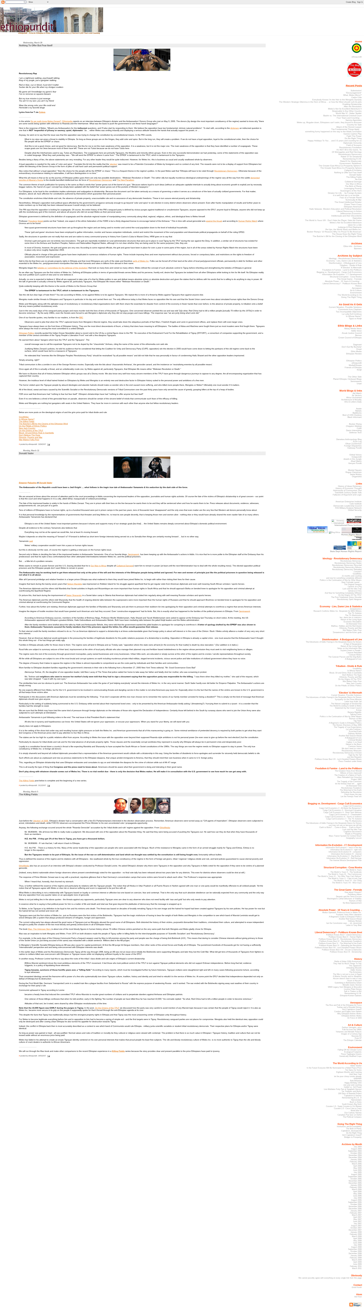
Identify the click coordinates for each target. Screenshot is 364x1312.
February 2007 (356, 1213)
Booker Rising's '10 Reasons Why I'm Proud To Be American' (334, 232)
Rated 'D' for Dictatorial (351, 156)
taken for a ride (355, 225)
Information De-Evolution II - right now (346, 850)
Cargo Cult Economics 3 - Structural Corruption (342, 810)
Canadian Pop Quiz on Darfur (350, 1115)
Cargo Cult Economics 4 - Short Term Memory (342, 812)
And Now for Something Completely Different (343, 593)
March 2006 (357, 1189)
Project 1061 (356, 779)
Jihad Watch (356, 461)
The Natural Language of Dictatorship (346, 704)
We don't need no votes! (352, 748)
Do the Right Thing (353, 138)
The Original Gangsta (353, 584)
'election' (113, 164)
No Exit (358, 179)
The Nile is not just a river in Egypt (347, 974)
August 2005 (356, 1174)
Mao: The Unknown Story (39, 929)
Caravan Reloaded (354, 653)
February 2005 (356, 1162)
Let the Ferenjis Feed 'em (351, 796)
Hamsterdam (356, 1100)
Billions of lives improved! (351, 773)
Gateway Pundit (354, 448)
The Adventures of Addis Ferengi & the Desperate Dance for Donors (334, 642)
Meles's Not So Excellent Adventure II (345, 109)
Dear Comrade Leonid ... (352, 582)
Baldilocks (357, 413)
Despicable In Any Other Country (347, 111)
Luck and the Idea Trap (352, 589)
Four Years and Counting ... (349, 118)
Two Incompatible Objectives (349, 312)
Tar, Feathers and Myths (352, 1091)
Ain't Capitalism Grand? (352, 1009)
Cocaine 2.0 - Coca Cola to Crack (348, 1108)
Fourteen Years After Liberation (349, 915)
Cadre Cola (356, 97)
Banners (358, 248)
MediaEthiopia (355, 365)
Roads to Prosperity (353, 834)
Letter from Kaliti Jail (353, 701)
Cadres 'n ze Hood (354, 742)
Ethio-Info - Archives (353, 246)
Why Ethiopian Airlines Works (349, 1014)
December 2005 (355, 1183)
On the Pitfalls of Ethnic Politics (33, 426)
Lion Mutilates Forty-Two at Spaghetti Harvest (343, 1089)
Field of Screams (354, 145)
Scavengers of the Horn (351, 191)
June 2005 (357, 1170)
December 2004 (355, 1157)
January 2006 (356, 1185)
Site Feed (358, 1297)
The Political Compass (352, 1117)
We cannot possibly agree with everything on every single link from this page (330, 1278)
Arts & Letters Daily (353, 402)
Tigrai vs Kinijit (355, 318)
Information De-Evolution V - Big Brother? (344, 856)
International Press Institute (348, 525)
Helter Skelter (356, 1066)
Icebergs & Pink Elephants (350, 227)
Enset (359, 349)
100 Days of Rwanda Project (350, 1093)
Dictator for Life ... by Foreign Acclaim (345, 193)
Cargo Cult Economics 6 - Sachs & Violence (343, 817)
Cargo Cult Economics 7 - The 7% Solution (344, 819)
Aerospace (357, 288)
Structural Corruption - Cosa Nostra (346, 277)
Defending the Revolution (351, 792)
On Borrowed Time (354, 624)
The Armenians (355, 972)
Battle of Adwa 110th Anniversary (348, 961)
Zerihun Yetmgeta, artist (352, 1027)
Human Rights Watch (247, 221)
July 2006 (358, 1198)
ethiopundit (357, 57)
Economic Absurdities (353, 622)
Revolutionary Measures (352, 751)
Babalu (358, 411)
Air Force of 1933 (354, 1018)
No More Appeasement (352, 903)
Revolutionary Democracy (225, 171)
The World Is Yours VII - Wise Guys (347, 883)
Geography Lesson (354, 838)
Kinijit (359, 370)
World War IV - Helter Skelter (349, 113)
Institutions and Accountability (349, 1126)
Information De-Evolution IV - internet (346, 854)
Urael (359, 383)
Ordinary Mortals (355, 733)
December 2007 (355, 1230)
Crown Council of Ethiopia (350, 337)
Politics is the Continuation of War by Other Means (341, 580)
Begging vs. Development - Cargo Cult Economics (339, 272)
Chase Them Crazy (353, 204)
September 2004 (355, 1151)
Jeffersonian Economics (351, 213)
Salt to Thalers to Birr (353, 991)
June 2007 (357, 1221)
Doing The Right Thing (351, 297)
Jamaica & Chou (355, 591)
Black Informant (355, 417)
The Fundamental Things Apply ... (346, 129)
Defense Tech (355, 432)
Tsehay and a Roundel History (349, 1007)
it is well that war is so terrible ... (347, 195)
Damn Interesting (354, 430)
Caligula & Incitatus (353, 170)
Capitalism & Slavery (353, 1096)
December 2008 (355, 1253)
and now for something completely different (344, 578)
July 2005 (358, 1172)
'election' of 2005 (40, 821)
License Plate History (353, 989)
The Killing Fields (26, 421)
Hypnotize (357, 218)
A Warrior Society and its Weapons (347, 976)
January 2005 (356, 1159)
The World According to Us (350, 295)
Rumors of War (355, 719)
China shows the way (353, 794)
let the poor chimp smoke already (348, 1076)
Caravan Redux (355, 655)
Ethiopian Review (354, 354)
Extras (359, 710)
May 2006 (357, 1194)
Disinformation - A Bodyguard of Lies (345, 263)
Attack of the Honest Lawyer (349, 127)
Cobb (359, 428)
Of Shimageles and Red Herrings (347, 152)
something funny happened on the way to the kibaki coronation (333, 131)
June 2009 (357, 1264)
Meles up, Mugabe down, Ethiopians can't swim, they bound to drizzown (329, 122)
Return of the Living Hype (351, 620)
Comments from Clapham (350, 309)
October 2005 (356, 1179)
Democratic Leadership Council (347, 506)
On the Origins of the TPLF (31, 430)
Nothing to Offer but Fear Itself (348, 172)
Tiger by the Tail (355, 755)
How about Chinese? (353, 892)
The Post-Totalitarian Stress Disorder (346, 597)
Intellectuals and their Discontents (346, 216)
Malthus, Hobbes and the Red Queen (346, 626)
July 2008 (358, 1245)
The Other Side (355, 377)
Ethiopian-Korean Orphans (351, 995)
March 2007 (357, 1215)
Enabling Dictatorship (352, 104)
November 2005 (355, 1181)
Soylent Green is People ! (351, 650)
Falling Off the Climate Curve (350, 1050)
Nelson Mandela (74, 584)
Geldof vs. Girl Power (353, 1087)
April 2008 (357, 1238)
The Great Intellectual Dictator (348, 202)
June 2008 (357, 1243)
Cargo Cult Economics (352, 806)
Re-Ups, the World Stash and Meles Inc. (343, 229)
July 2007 (358, 1223)
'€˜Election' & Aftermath (351, 267)
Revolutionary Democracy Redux (348, 563)
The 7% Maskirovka (353, 615)
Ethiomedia (67, 121)
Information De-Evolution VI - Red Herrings (344, 858)
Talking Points (356, 714)
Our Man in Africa (98, 566)
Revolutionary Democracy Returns (347, 567)
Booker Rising (355, 424)
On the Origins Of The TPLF (350, 595)
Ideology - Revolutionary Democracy (345, 258)
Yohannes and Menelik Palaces (349, 1032)
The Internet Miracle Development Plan (345, 860)
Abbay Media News (353, 328)
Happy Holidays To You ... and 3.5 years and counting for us (335, 140)
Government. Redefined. (350, 163)
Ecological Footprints (353, 1052)
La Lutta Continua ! (354, 729)
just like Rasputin (354, 757)
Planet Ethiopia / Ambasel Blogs (347, 379)
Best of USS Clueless (352, 415)
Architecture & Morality (351, 400)
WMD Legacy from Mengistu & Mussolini (345, 987)
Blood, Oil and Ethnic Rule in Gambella (36, 433)
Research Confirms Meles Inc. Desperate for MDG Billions (338, 611)
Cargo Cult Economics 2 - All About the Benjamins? (340, 808)
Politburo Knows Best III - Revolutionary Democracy (340, 939)
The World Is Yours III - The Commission (345, 874)
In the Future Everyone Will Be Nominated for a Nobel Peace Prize (334, 1068)
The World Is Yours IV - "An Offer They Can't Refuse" (340, 876)
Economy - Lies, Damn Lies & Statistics (344, 261)
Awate (359, 409)
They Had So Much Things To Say (347, 963)
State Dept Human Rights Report (346, 551)
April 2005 (357, 1166)
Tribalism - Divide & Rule (351, 265)
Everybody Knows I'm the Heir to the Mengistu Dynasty (337, 99)
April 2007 (357, 1217)
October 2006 (356, 1204)
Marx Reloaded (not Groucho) (349, 777)
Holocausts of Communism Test (347, 490)
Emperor (23, 483)
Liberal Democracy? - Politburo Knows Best (342, 283)
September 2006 (355, 1202)
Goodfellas (24, 417)
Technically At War (353, 200)
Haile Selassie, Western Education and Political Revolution (335, 209)
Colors (42, 112)
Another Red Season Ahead (350, 736)
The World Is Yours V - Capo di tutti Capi (345, 878)
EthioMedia (165, 827)
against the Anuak (214, 221)
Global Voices (355, 455)
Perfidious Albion (355, 894)
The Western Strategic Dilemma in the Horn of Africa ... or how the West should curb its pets (320, 102)
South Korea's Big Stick (352, 1104)
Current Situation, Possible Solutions (345, 307)
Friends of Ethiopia (353, 367)
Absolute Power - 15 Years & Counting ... (343, 281)
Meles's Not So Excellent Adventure (346, 222)
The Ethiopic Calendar (352, 1040)
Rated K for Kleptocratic (351, 161)
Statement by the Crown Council (348, 708)
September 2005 (355, 1177)
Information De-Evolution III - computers (345, 852)
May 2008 (357, 1241)
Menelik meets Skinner (352, 985)
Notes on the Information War (349, 648)
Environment (356, 292)
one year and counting (352, 1085)
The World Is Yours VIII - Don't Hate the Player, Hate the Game (333, 220)
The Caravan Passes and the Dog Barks (345, 657)
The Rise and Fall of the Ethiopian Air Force (344, 1005)
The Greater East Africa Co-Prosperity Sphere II (340, 166)
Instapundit (357, 457)
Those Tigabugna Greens (351, 1054)
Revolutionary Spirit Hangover (349, 599)
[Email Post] (48, 444)
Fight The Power (354, 136)
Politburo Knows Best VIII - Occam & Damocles (342, 950)
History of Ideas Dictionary (350, 486)
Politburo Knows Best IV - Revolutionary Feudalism (340, 941)
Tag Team (357, 721)
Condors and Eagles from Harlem (348, 1011)
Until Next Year (355, 1074)
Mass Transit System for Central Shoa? (345, 836)
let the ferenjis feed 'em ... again (348, 784)
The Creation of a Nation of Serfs (348, 775)
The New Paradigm (125, 180)
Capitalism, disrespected (351, 1131)
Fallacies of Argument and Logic (347, 495)
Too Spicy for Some (353, 1070)
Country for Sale (354, 125)
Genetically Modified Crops (350, 1056)
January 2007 (356, 1211)
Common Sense (355, 746)
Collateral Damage (124, 566)
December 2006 (355, 1209)
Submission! (356, 90)
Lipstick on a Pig (355, 586)
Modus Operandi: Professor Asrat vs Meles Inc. (342, 912)
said (31, 541)
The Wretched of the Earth (351, 790)
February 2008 (356, 1234)
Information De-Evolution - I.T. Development (342, 274)
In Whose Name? (27, 419)
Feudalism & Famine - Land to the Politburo (342, 270)
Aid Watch (357, 393)
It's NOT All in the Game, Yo (349, 150)
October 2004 (356, 1153)
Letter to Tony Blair (354, 925)
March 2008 (357, 1236)
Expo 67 (358, 1038)
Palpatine (32, 483)
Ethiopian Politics (26, 333)
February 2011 (356, 1266)
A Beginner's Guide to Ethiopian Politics (345, 723)
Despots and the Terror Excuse (349, 896)
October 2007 (356, 1228)
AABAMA (358, 1078)
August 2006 (356, 1200)
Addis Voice (356, 331)
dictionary (234, 128)
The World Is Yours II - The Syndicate (346, 872)
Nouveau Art (356, 1036)
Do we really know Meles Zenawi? (46, 121)
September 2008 (355, 1249)
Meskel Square (355, 470)
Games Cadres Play (353, 134)
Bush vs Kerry (356, 1102)
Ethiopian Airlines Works (352, 1016)
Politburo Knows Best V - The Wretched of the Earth (340, 943)
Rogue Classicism (354, 472)
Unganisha (357, 476)
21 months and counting (352, 576)
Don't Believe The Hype (29, 435)
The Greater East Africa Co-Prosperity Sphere (341, 168)
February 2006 (356, 1187)
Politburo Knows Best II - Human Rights (345, 937)
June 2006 (357, 1196)
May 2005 (357, 1168)
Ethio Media (356, 351)
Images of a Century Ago (351, 1034)
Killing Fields (118, 1051)
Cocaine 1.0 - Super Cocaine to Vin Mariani (344, 1106)
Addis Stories (356, 970)
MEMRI (358, 517)
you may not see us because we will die (345, 825)
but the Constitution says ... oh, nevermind (344, 923)
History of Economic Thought (349, 488)
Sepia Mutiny (356, 474)
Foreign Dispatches (353, 446)
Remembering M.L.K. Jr (352, 1098)
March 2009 (357, 1260)
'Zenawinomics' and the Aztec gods (347, 632)
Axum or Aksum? (354, 981)
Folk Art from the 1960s (352, 1030)
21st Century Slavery (353, 1113)
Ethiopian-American (353, 207)
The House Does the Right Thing (347, 234)
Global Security (355, 510)
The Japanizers (355, 966)
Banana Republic (355, 712)
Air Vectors (357, 395)
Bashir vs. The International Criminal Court (342, 115)
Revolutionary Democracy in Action (347, 753)
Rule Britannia (356, 1081)
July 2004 (358, 1147)
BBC (81, 317)
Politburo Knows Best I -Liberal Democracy (344, 935)
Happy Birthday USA (353, 1083)
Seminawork (133, 554)
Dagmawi (357, 344)
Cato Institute (356, 504)
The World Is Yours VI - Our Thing (348, 881)
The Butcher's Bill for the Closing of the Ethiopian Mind (43, 424)
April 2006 (357, 1191)
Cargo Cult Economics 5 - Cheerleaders (345, 814)
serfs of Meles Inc (141, 261)
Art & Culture (356, 290)
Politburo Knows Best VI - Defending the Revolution (340, 945)
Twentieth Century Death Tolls (348, 493)
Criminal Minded (355, 740)
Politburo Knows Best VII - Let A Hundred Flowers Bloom (338, 759)
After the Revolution (353, 106)
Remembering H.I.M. (352, 159)
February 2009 (356, 1258)
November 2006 (355, 1206)
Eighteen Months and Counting (349, 1072)
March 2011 (357, 1268)
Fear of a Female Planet (351, 197)
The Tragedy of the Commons (349, 781)
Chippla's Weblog (354, 426)
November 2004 (355, 1155)
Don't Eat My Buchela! (352, 347)
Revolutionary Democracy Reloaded (347, 569)
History (358, 286)
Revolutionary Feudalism (350, 147)
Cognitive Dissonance (353, 832)
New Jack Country (27, 428)
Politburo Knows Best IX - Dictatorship (346, 952)
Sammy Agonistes (354, 120)
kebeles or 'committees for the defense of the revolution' (62, 268)
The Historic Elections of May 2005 (347, 725)
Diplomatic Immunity (352, 143)
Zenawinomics (356, 609)
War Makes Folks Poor (29, 439)
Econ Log (357, 441)
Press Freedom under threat (350, 761)
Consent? (358, 572)
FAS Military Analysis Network (348, 508)
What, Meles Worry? (352, 95)
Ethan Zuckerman (354, 444)
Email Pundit (357, 1287)
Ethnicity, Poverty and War (30, 437)
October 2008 (356, 1251)
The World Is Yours (354, 870)
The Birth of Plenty (353, 186)
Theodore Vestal (35, 221)
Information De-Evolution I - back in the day (344, 847)
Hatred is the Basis (354, 744)
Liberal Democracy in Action (349, 211)
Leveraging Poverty (353, 188)
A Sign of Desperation (353, 644)
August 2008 (356, 1247)
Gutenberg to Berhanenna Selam (348, 983)
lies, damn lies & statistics (351, 617)
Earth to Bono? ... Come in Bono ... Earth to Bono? (340, 827)
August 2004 (356, 1149)
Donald (43, 483)
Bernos (358, 335)
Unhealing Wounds (354, 968)
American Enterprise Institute (349, 502)
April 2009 (357, 1262)
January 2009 (356, 1256)
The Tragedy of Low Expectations (348, 727)
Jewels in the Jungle (352, 459)
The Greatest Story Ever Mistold (348, 771)
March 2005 (357, 1164)
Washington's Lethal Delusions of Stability (344, 899)
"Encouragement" (354, 93)
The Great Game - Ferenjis (349, 279)
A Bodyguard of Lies (353, 659)
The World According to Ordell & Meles (346, 706)
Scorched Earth (355, 731)
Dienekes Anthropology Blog (349, 439)
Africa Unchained (354, 397)
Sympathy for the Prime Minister (348, 699)
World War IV (356, 1110)
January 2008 (356, 1232)
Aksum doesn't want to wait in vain (347, 978)
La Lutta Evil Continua (352, 314)
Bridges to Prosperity (353, 1137)
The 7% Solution (355, 613)
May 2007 (357, 1219)
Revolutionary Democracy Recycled (347, 565)
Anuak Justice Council (352, 333)
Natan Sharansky (74, 595)
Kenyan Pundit (355, 463)
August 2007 (356, 1226)
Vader (49, 483)
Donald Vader (355, 175)
